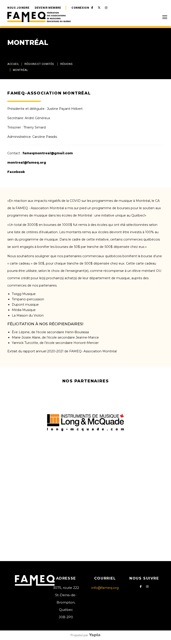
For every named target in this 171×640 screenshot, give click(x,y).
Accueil (13, 64)
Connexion (80, 8)
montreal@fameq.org (26, 163)
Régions (66, 64)
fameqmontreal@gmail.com (47, 153)
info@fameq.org (105, 588)
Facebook (16, 172)
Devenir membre (48, 8)
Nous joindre (18, 8)
